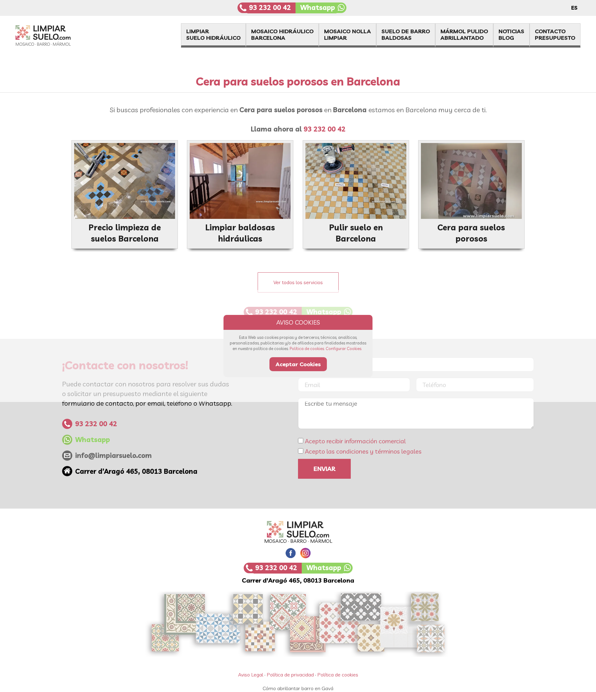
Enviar (324, 469)
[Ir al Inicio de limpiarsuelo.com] (55, 44)
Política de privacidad (290, 674)
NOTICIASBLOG (511, 34)
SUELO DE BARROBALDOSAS (406, 34)
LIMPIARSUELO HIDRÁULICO (213, 34)
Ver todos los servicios (298, 282)
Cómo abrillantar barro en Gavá (298, 688)
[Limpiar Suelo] (298, 529)
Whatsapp (317, 7)
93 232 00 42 (270, 7)
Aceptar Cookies (298, 364)
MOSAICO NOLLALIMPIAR (347, 34)
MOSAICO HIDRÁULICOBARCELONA (282, 34)
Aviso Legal (250, 674)
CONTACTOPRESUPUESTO (555, 34)
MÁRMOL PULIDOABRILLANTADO (464, 34)
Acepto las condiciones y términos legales (363, 451)
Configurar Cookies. (344, 348)
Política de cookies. (307, 348)
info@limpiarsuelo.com (113, 455)
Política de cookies (337, 674)
